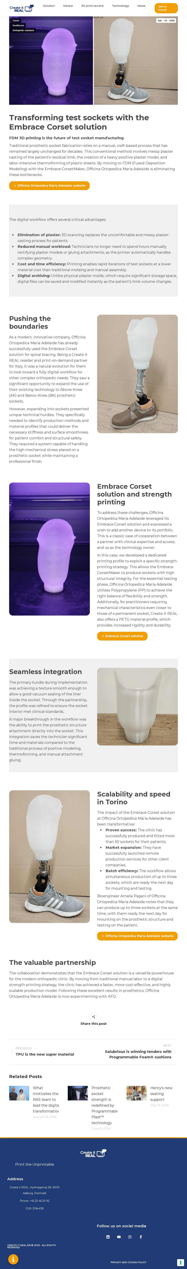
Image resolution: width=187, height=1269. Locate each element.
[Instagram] (129, 1236)
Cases (16, 20)
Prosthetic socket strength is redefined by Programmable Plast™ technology (105, 1105)
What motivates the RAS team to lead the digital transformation (46, 1099)
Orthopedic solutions (23, 30)
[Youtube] (118, 1236)
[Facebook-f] (140, 1236)
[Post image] (19, 1093)
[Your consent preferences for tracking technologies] (180, 1262)
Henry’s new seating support (161, 1094)
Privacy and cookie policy (128, 1262)
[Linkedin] (107, 1236)
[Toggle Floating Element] (13, 1259)
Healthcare (18, 25)
